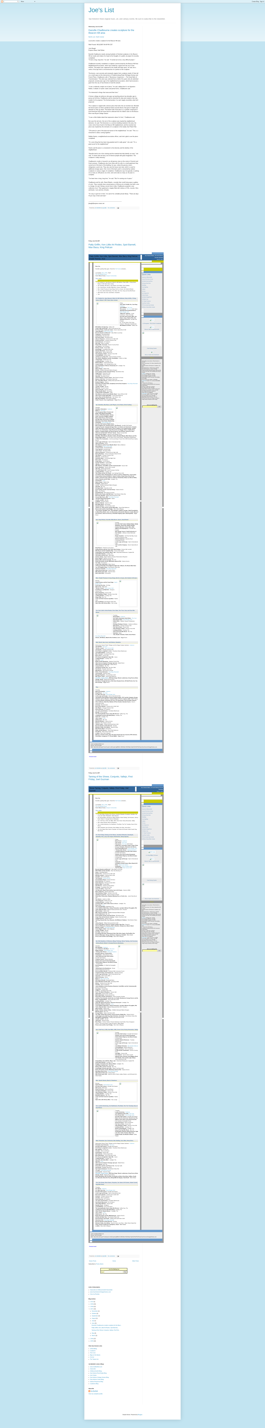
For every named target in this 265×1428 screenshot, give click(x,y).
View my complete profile (96, 1394)
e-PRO (105, 272)
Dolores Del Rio (106, 878)
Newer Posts (92, 1261)
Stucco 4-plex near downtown (152, 354)
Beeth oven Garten (123, 864)
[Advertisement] (113, 225)
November (95, 1311)
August (94, 1318)
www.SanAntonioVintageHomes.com (100, 1292)
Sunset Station (144, 393)
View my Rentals (94, 1294)
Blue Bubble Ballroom (133, 1045)
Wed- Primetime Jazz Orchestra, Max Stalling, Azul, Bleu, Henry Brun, (114, 827)
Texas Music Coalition (146, 303)
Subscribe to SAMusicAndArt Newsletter (101, 1290)
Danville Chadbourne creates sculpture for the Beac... (107, 1325)
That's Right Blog (145, 287)
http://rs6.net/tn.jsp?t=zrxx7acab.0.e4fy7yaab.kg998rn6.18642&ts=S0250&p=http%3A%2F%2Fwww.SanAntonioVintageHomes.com (125, 747)
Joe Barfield (94, 1391)
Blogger (140, 1414)
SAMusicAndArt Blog (96, 1371)
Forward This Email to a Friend (147, 279)
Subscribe (93, 1369)
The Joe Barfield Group (101, 274)
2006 (92, 1338)
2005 (92, 1341)
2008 (92, 1306)
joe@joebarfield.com (99, 744)
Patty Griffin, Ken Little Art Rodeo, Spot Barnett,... (105, 1327)
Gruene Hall (144, 380)
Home (114, 1261)
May (93, 1333)
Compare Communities (111, 275)
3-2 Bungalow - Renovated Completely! (152, 323)
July (93, 1320)
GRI (103, 272)
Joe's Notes (93, 1375)
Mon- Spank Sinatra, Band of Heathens (107, 822)
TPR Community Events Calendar (148, 305)
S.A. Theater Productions (146, 301)
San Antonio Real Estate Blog (98, 1373)
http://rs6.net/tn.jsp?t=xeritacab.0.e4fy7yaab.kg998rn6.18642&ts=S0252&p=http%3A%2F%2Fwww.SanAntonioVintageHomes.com (125, 1236)
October (94, 1313)
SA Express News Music (146, 283)
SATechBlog (144, 285)
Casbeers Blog (94, 1383)
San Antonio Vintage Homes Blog (99, 1377)
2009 (92, 1304)
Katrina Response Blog (96, 1381)
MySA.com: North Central (96, 37)
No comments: (111, 207)
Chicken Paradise (145, 295)
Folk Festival (118, 268)
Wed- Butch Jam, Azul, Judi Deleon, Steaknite (109, 292)
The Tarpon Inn (94, 1359)
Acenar (92, 1357)
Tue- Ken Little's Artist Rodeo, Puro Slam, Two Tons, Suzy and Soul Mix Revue (116, 290)
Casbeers (122, 306)
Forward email (92, 756)
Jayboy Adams (104, 677)
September (95, 1316)
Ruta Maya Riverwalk (133, 383)
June (93, 1323)
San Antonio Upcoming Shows (147, 281)
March (94, 1335)
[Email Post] (118, 207)
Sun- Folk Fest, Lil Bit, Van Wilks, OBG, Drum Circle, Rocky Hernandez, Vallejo (116, 820)
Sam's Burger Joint (124, 311)
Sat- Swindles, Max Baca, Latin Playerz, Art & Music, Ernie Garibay (113, 285)
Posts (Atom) (99, 1264)
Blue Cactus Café (108, 331)
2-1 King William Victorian (152, 855)
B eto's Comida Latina (127, 866)
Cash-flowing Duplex (152, 348)
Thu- (99, 294)
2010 (92, 1301)
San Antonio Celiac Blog (97, 1379)
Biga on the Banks (95, 1355)
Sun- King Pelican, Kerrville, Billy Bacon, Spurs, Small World (112, 287)
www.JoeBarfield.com (96, 1367)
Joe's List (101, 10)
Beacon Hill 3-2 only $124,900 (152, 329)
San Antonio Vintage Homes (147, 297)
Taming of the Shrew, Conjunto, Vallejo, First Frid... (106, 1330)
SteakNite (97, 677)
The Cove (130, 307)
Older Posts (135, 1261)
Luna (102, 367)
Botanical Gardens (132, 849)
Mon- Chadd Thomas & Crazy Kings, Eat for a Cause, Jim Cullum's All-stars (115, 289)
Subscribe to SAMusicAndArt (147, 277)
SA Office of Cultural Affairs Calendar (148, 307)
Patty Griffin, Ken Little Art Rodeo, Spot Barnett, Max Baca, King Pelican (112, 246)
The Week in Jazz (145, 299)
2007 (92, 1309)
